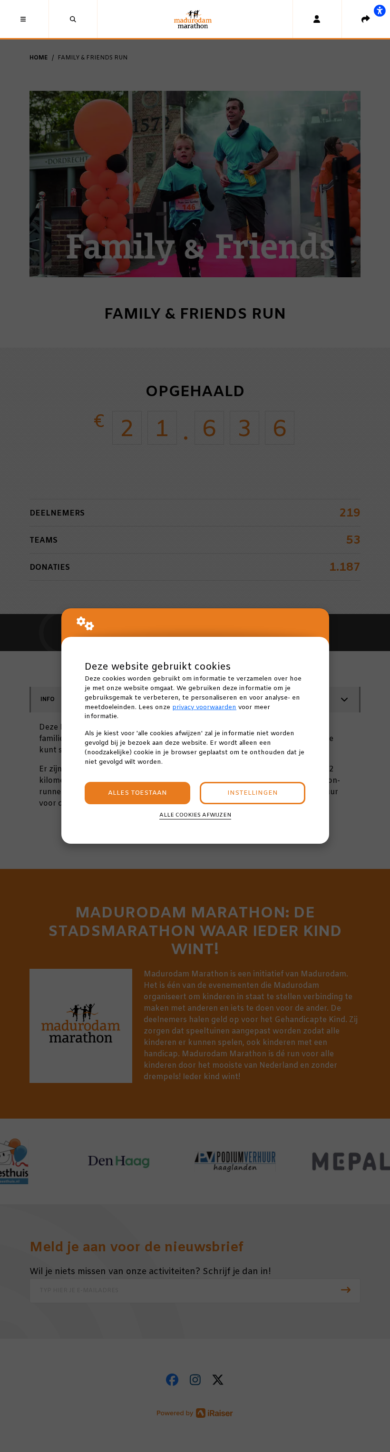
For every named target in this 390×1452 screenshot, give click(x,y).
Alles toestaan (137, 793)
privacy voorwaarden (204, 707)
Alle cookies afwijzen (195, 815)
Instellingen (252, 793)
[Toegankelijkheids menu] (379, 10)
